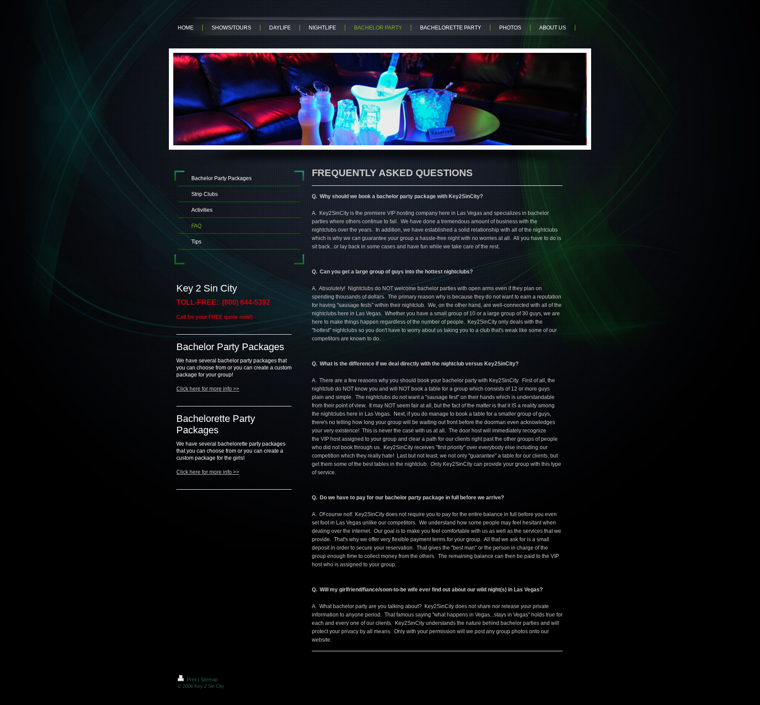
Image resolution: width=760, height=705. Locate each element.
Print (192, 679)
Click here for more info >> (207, 389)
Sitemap (209, 679)
